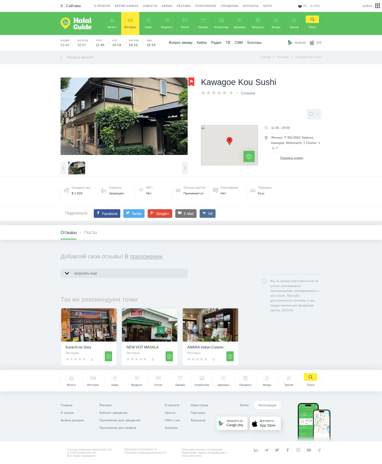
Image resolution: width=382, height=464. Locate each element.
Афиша (167, 6)
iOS (318, 42)
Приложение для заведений (119, 420)
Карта (267, 6)
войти (367, 6)
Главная (265, 57)
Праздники (230, 6)
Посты (90, 232)
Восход (83, 43)
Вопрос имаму (181, 42)
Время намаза (126, 6)
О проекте (102, 6)
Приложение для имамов (117, 427)
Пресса (170, 412)
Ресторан (283, 57)
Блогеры (254, 42)
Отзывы (69, 232)
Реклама (184, 6)
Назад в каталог (80, 57)
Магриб (134, 43)
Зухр (100, 43)
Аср (116, 43)
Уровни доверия (72, 420)
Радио (216, 42)
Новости (150, 6)
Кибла (202, 42)
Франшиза (198, 420)
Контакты (251, 6)
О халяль (67, 412)
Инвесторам (199, 405)
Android (300, 42)
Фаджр (65, 43)
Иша (151, 43)
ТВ (228, 42)
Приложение (205, 6)
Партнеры (198, 412)
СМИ (239, 42)
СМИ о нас (172, 420)
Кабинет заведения (113, 412)
